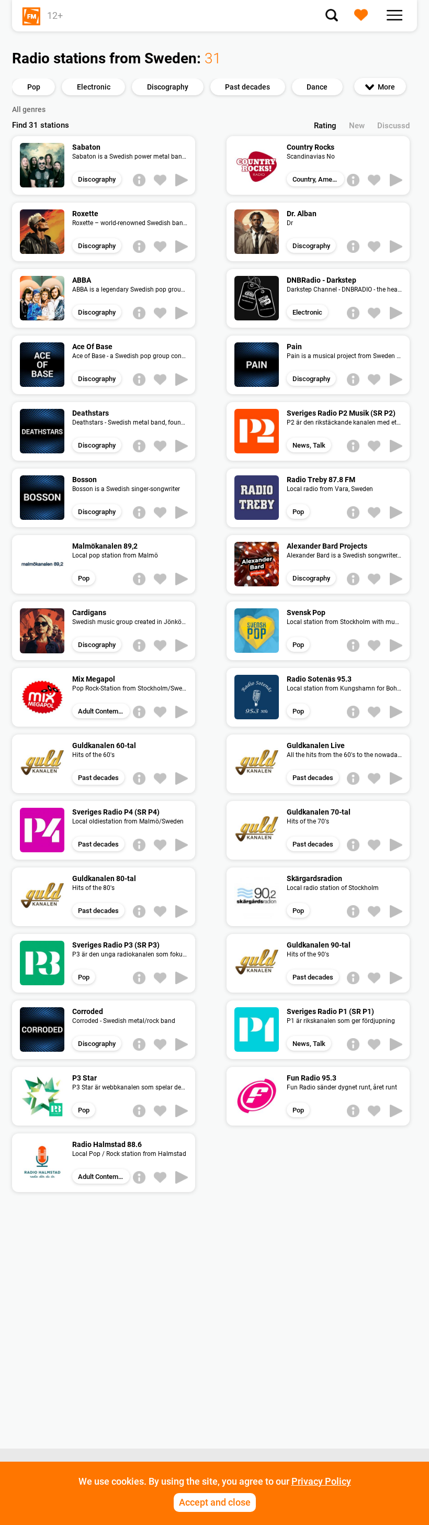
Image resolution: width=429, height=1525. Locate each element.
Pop (298, 512)
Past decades (98, 778)
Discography (97, 179)
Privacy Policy (321, 1481)
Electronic (307, 312)
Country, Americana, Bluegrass (318, 179)
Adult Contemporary (104, 711)
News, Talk (308, 445)
